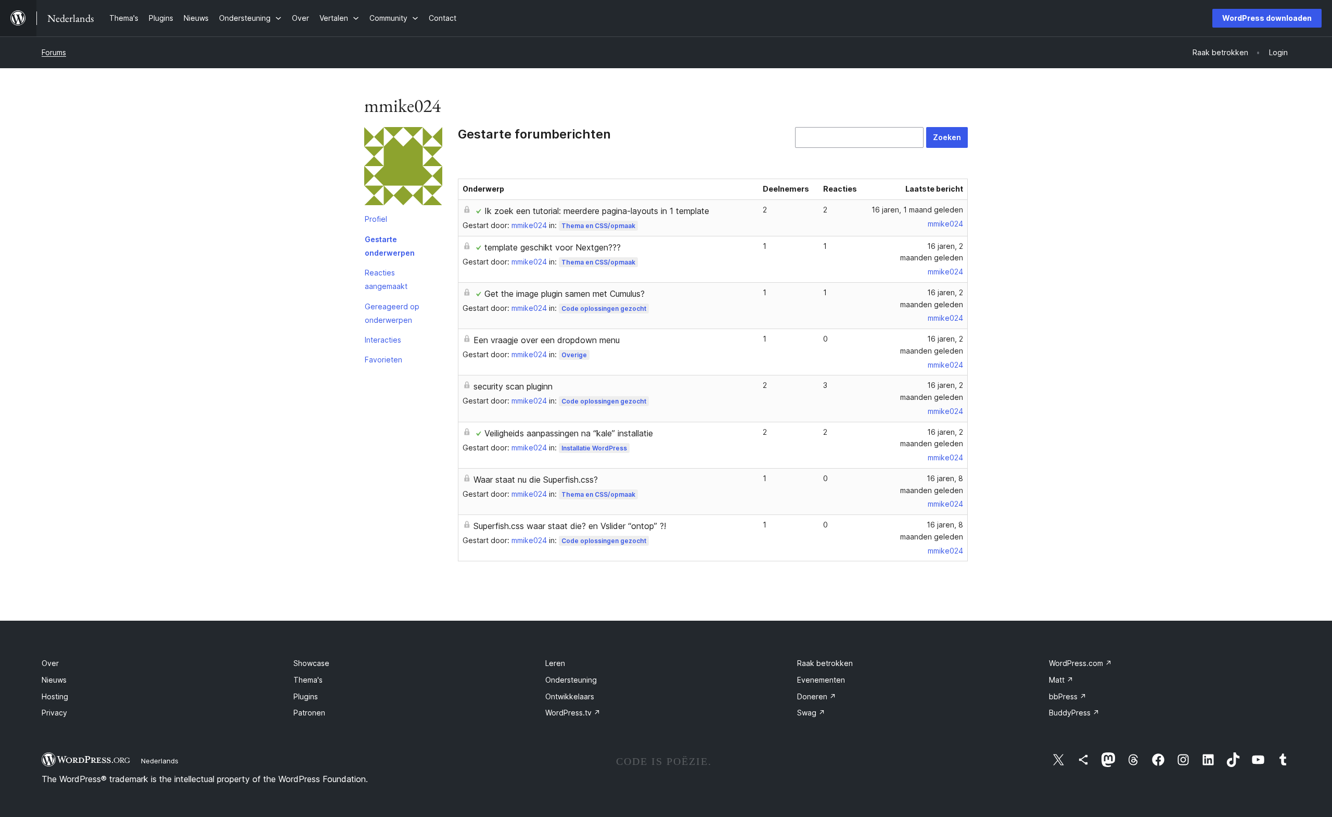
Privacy (54, 712)
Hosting (55, 696)
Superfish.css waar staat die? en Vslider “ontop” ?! (569, 526)
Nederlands (159, 761)
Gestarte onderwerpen (390, 246)
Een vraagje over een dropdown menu (546, 340)
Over (50, 663)
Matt (1061, 679)
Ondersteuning (571, 679)
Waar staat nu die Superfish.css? (535, 479)
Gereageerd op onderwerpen (392, 313)
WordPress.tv (572, 712)
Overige (574, 355)
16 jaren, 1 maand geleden (917, 209)
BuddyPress (1074, 712)
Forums (54, 52)
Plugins (305, 696)
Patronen (309, 712)
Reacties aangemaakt (386, 279)
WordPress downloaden (1267, 18)
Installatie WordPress (594, 448)
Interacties (383, 339)
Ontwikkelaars (569, 696)
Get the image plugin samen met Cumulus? (564, 293)
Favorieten (383, 359)
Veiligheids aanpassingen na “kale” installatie (568, 433)
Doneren (816, 696)
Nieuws (54, 679)
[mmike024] (403, 168)
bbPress (1067, 696)
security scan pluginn (513, 386)
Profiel (376, 219)
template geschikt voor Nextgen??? (552, 247)
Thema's (308, 679)
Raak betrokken (825, 663)
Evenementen (821, 679)
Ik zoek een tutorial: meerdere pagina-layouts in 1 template (596, 211)
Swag (811, 712)
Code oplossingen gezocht (603, 308)
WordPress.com (1080, 663)
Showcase (311, 663)
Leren (555, 663)
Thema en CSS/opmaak (598, 226)
